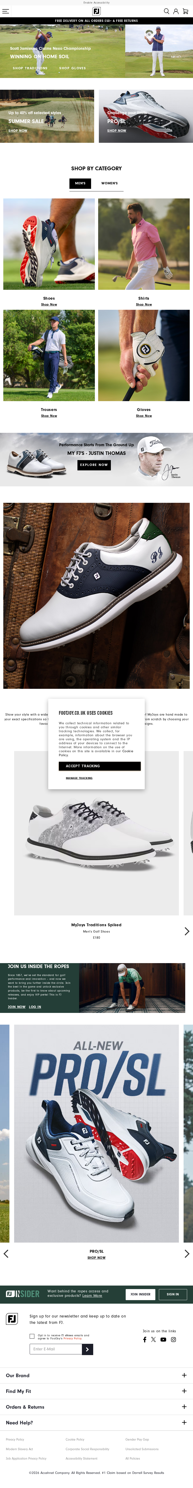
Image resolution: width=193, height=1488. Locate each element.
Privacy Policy (72, 1338)
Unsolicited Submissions (142, 1449)
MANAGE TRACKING (79, 778)
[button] (5, 11)
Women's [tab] (109, 183)
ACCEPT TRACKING (83, 766)
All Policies (132, 1459)
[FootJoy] (96, 11)
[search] (166, 11)
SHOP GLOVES (72, 68)
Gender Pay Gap (137, 1440)
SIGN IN (173, 1294)
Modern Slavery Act (19, 1449)
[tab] (185, 11)
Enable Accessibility (97, 2)
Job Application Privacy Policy (26, 1459)
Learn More (92, 1296)
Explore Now (94, 465)
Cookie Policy (75, 1440)
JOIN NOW (17, 1007)
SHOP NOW (18, 131)
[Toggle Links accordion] (96, 1375)
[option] (96, 845)
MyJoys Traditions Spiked (96, 924)
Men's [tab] (80, 183)
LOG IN (35, 1007)
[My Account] (176, 11)
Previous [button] (8, 931)
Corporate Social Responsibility (87, 1449)
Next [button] (184, 931)
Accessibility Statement (81, 1459)
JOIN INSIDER (140, 1294)
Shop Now (49, 304)
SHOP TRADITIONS (30, 68)
